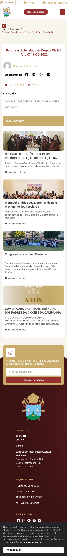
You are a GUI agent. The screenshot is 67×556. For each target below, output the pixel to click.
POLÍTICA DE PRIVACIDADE (26, 542)
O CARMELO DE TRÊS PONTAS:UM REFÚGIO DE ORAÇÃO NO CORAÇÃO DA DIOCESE (31, 158)
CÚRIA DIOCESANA (25, 491)
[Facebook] (18, 520)
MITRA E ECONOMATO (27, 503)
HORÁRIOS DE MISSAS (27, 486)
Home (4, 29)
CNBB (55, 101)
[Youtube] (34, 520)
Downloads (15, 29)
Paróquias (25, 101)
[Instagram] (23, 520)
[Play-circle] (39, 520)
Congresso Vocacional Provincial (26, 254)
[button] (62, 12)
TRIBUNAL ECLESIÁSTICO (29, 497)
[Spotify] (29, 520)
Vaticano (11, 107)
